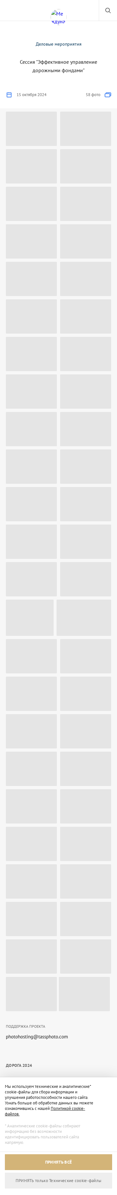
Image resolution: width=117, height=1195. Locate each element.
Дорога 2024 (19, 1065)
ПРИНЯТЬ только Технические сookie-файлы (59, 1180)
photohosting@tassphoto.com (37, 1037)
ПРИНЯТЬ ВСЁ (58, 1162)
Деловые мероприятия (59, 44)
